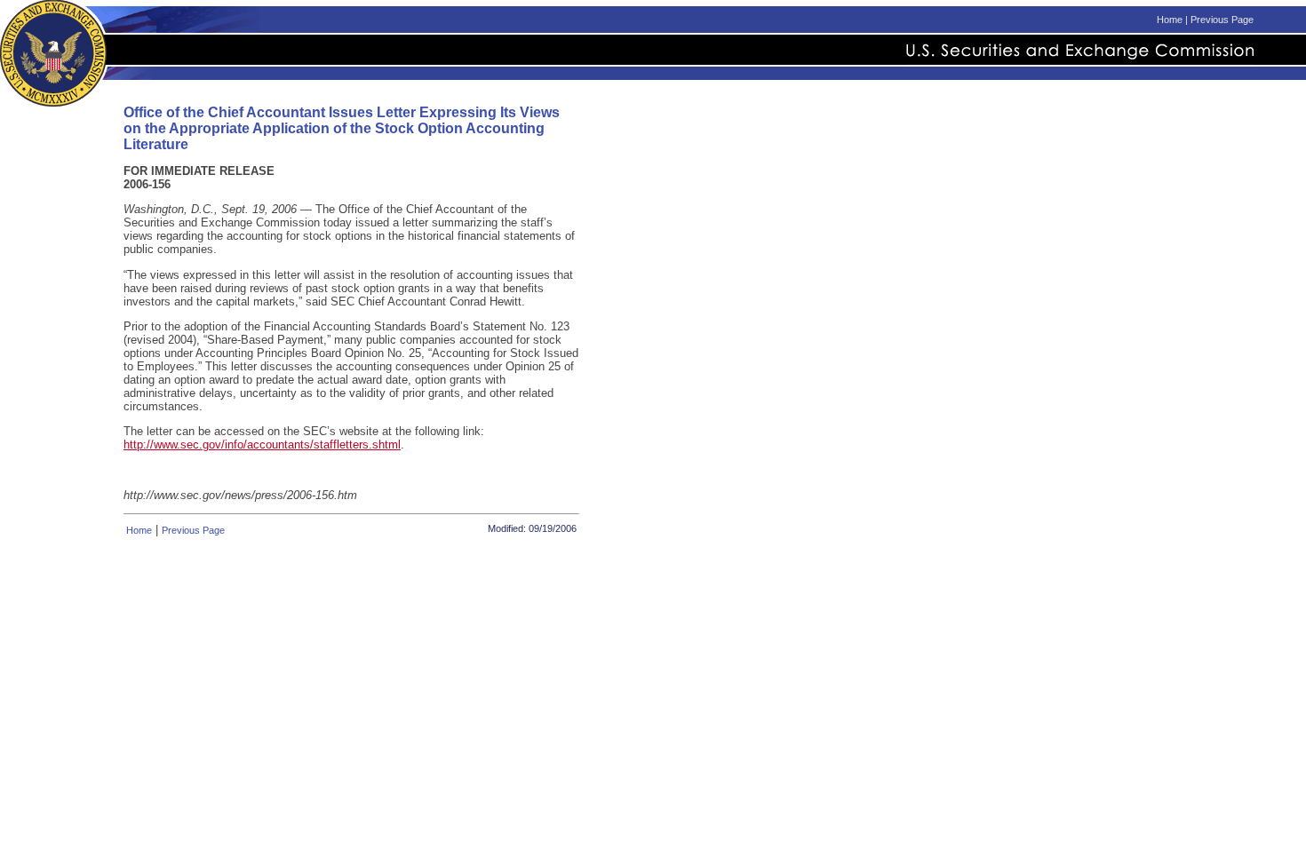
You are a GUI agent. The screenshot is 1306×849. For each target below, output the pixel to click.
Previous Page (1222, 19)
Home (1170, 19)
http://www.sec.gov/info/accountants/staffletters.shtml (262, 444)
